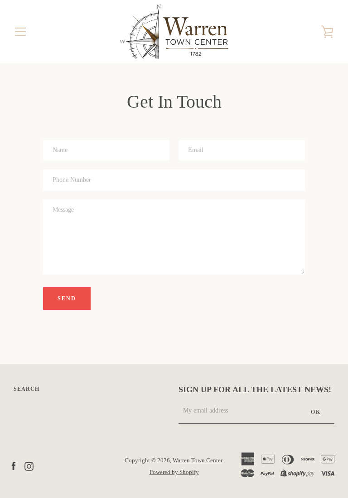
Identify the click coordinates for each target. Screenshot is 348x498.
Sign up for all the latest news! (255, 389)
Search (26, 389)
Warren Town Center (197, 460)
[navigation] (20, 31)
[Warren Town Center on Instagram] (29, 466)
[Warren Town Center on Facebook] (13, 466)
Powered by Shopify (174, 472)
